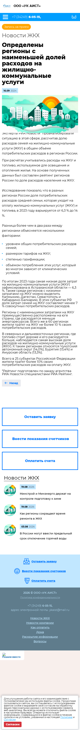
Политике (66, 717)
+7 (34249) (26, 17)
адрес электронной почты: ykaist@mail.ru (40, 610)
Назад (13, 383)
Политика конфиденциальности (40, 597)
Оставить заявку (44, 561)
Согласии (10, 719)
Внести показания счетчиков (44, 571)
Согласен (13, 724)
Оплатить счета (43, 580)
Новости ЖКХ (21, 478)
